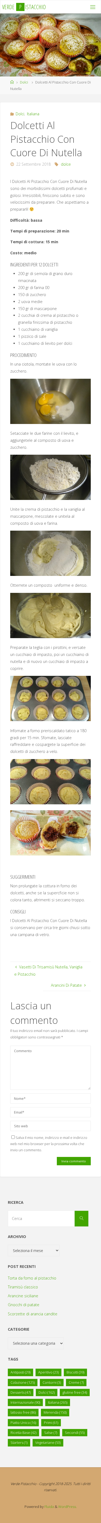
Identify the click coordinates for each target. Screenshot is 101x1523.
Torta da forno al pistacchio (32, 1278)
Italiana (33, 113)
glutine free (74, 1392)
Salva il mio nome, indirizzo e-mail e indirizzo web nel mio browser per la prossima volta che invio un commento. (48, 1144)
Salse (50, 1432)
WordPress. (67, 1506)
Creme (76, 1382)
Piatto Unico (23, 1422)
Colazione (23, 1382)
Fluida (49, 1506)
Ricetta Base (23, 1432)
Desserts (21, 1392)
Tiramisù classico (23, 1286)
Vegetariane (48, 1442)
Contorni (52, 1382)
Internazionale (25, 1402)
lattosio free (23, 1412)
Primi (51, 1422)
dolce (66, 164)
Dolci (24, 82)
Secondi (75, 1432)
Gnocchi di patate (23, 1304)
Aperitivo (48, 1372)
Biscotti (75, 1372)
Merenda (55, 1412)
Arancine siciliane (23, 1295)
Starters (19, 1442)
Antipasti (20, 1372)
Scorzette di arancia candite (32, 1313)
